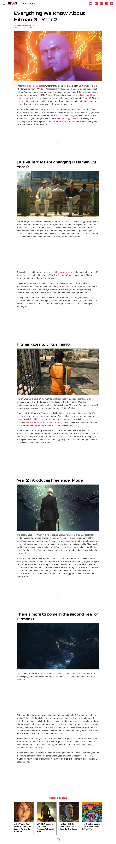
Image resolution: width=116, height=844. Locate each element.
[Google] (106, 4)
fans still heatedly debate (33, 86)
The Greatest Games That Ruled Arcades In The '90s (91, 826)
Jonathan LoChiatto (25, 25)
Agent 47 (87, 98)
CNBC (75, 425)
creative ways (64, 272)
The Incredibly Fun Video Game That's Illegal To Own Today (68, 826)
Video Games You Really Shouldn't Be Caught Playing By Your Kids (22, 827)
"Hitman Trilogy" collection (68, 118)
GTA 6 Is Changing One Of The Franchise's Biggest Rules (45, 827)
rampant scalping (54, 422)
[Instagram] (101, 4)
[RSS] (111, 4)
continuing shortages (32, 422)
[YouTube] (90, 4)
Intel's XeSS (84, 724)
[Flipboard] (96, 4)
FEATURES (29, 3)
